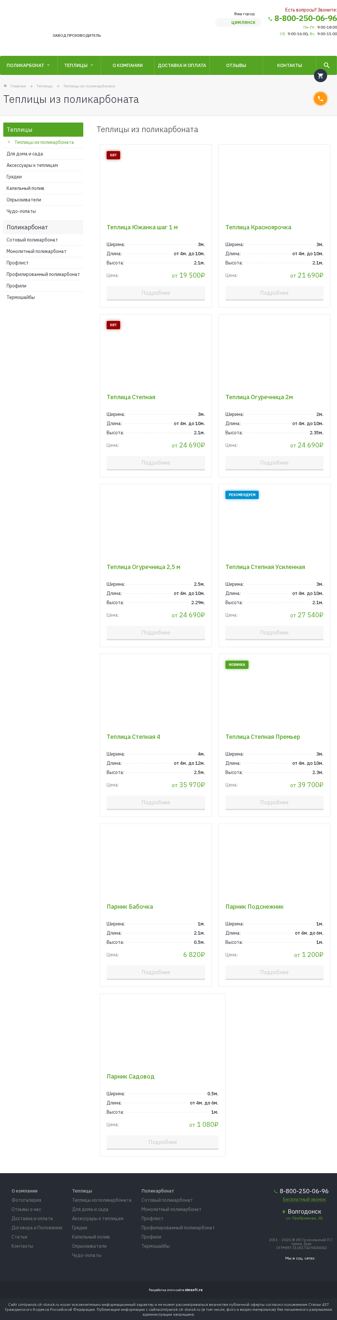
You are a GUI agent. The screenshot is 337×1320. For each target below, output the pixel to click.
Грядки (14, 177)
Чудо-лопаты (21, 211)
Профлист (18, 263)
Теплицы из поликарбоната (89, 85)
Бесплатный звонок (304, 1199)
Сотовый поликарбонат (32, 240)
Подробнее (156, 292)
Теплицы (76, 65)
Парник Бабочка (130, 906)
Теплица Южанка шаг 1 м (142, 227)
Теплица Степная (131, 397)
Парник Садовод (131, 1076)
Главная (18, 85)
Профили (16, 286)
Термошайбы (21, 297)
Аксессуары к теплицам (32, 165)
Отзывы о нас (26, 1209)
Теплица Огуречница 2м (259, 397)
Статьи (19, 1237)
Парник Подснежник (254, 906)
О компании (128, 65)
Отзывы (236, 65)
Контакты (289, 65)
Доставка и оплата (182, 65)
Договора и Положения (37, 1228)
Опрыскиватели (24, 200)
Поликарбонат (25, 65)
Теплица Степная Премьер (262, 736)
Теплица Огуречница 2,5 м (143, 567)
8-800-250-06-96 (305, 18)
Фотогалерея (26, 1200)
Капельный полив (25, 188)
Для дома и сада (25, 154)
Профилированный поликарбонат (43, 274)
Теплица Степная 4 (133, 736)
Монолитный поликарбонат (36, 251)
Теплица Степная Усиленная (265, 567)
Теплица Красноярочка (258, 227)
